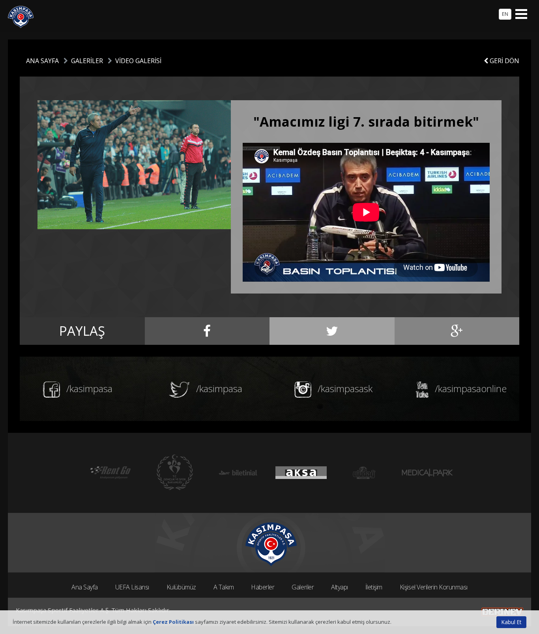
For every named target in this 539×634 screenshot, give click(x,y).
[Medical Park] (427, 473)
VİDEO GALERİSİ (138, 60)
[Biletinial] (238, 473)
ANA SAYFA (42, 60)
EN (505, 13)
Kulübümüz (181, 587)
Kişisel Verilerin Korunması (434, 587)
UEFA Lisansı (132, 587)
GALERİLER (87, 60)
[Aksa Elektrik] (301, 473)
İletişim (373, 587)
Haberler (262, 587)
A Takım (223, 587)
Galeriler (303, 587)
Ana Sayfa (84, 587)
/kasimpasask (343, 388)
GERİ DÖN (503, 60)
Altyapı (339, 587)
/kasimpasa (88, 388)
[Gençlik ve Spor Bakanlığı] (174, 473)
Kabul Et (511, 622)
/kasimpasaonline (469, 388)
